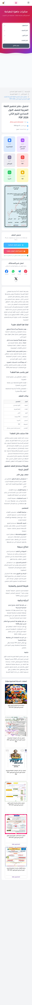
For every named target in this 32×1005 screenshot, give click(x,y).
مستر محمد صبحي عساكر (16, 122)
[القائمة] (28, 2)
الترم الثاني (24, 94)
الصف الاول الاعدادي (16, 92)
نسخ (17, 129)
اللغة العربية (14, 94)
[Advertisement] (16, 71)
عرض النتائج (16, 45)
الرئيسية (27, 92)
